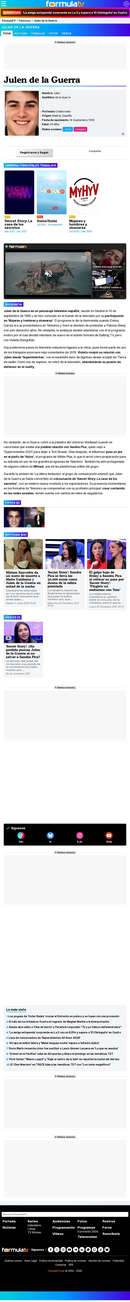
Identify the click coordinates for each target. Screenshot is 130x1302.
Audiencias (61, 1221)
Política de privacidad (51, 1261)
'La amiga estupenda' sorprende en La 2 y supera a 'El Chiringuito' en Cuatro (65, 13)
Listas (31, 1229)
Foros (107, 1227)
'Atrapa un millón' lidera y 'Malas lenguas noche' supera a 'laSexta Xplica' (54, 1043)
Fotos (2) (12, 502)
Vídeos (66, 33)
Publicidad (118, 1261)
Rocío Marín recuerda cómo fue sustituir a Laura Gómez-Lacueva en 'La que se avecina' (63, 1048)
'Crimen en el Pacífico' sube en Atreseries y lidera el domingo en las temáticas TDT (61, 1054)
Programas (86, 1227)
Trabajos (38, 33)
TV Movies (34, 1232)
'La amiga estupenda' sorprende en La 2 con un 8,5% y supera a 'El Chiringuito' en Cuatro (65, 1032)
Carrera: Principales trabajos (30, 165)
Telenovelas (87, 1237)
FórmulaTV (9, 20)
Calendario (34, 1225)
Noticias (21, 33)
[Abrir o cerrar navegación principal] (3, 3)
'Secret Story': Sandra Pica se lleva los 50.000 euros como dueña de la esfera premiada (64, 579)
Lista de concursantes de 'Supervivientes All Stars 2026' (44, 1038)
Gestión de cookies (99, 1261)
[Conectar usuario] (126, 4)
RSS (71, 1265)
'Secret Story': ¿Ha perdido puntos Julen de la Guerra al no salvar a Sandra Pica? (23, 651)
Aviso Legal (30, 1261)
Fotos (53, 33)
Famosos (25, 20)
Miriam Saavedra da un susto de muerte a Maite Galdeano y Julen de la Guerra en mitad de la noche (23, 579)
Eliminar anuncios (66, 42)
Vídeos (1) (12, 617)
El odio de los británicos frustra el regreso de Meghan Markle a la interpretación (59, 1022)
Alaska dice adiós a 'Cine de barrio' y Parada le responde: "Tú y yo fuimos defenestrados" (65, 1027)
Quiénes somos (13, 1261)
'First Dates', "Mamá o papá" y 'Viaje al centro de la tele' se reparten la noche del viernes (64, 1059)
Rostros (108, 1221)
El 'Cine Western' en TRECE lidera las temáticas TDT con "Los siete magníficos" (60, 1065)
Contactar (60, 1265)
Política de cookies (75, 1261)
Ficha (7, 33)
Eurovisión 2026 (88, 1231)
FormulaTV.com (56, 1271)
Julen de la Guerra (45, 20)
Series (33, 1221)
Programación (63, 1227)
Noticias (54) (15, 535)
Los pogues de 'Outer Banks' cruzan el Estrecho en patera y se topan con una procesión (63, 1016)
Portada (9, 1221)
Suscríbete (111, 1234)
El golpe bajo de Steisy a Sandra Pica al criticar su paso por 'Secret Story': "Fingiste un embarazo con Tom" (106, 581)
